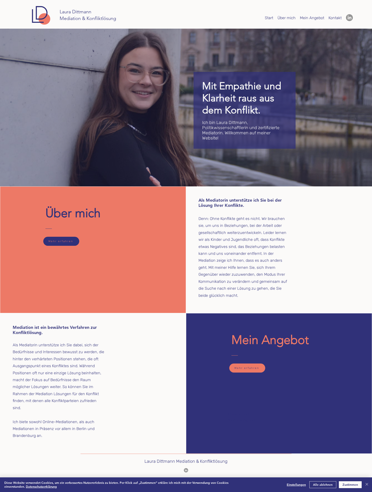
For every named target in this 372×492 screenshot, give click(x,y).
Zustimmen (350, 485)
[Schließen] (366, 485)
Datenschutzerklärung (41, 487)
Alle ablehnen (323, 485)
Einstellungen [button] (296, 485)
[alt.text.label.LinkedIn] (349, 17)
